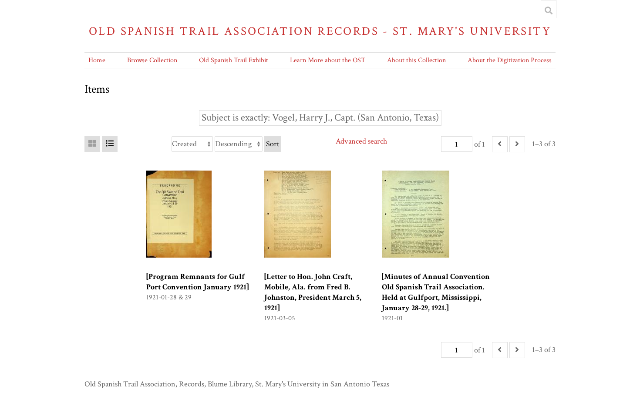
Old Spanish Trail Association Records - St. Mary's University (320, 31)
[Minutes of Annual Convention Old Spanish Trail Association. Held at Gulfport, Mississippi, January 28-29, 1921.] (436, 292)
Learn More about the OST (327, 60)
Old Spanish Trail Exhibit (233, 60)
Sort (273, 144)
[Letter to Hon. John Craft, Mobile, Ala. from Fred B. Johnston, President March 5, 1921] (312, 292)
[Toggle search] (548, 10)
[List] (110, 144)
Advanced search (361, 141)
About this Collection (416, 60)
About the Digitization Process (510, 60)
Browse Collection (152, 60)
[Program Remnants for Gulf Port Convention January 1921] (197, 282)
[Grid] (92, 144)
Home (96, 60)
